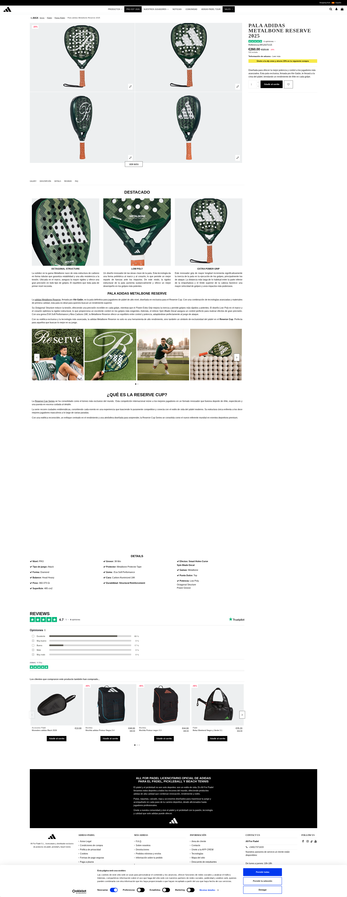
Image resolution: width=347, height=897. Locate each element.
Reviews (68, 181)
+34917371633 (256, 847)
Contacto (196, 845)
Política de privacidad (90, 849)
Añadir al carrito (56, 738)
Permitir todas (262, 872)
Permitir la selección (262, 881)
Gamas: (183, 570)
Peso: (35, 583)
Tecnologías (197, 853)
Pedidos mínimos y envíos (148, 853)
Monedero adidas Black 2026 (44, 730)
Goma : (109, 572)
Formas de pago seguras (92, 858)
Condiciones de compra (91, 845)
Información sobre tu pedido (149, 858)
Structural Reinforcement (132, 583)
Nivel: (35, 561)
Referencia (253, 45)
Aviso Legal (85, 841)
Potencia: (184, 581)
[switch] (141, 890)
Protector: (111, 567)
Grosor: (110, 561)
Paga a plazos (87, 862)
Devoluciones (142, 849)
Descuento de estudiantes (204, 862)
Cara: (109, 577)
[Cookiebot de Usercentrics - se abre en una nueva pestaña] (79, 892)
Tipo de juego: (40, 567)
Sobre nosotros (143, 845)
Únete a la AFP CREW (202, 849)
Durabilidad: (112, 583)
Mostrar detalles (207, 890)
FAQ (76, 181)
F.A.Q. (139, 841)
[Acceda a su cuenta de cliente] (336, 9)
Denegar (263, 890)
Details (57, 181)
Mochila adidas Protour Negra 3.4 (100, 730)
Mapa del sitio (198, 858)
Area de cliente (199, 841)
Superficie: (38, 588)
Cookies (84, 853)
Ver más (134, 164)
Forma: (36, 572)
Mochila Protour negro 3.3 (150, 730)
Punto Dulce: (186, 575)
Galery (33, 181)
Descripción (45, 181)
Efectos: (184, 561)
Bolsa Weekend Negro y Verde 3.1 (207, 730)
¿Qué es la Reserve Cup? (137, 394)
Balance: (37, 577)
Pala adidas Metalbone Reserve (137, 293)
